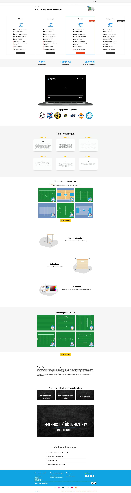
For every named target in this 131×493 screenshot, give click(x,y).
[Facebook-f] (86, 476)
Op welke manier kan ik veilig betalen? (57, 464)
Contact (83, 4)
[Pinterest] (93, 476)
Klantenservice (41, 483)
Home (45, 4)
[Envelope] (95, 483)
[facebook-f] (92, 1)
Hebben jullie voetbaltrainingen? (55, 456)
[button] (90, 8)
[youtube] (93, 1)
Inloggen (77, 4)
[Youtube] (88, 476)
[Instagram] (91, 476)
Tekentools (52, 4)
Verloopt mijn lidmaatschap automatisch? (58, 452)
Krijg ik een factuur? (52, 460)
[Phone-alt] (92, 483)
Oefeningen (61, 4)
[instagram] (95, 1)
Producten (69, 4)
